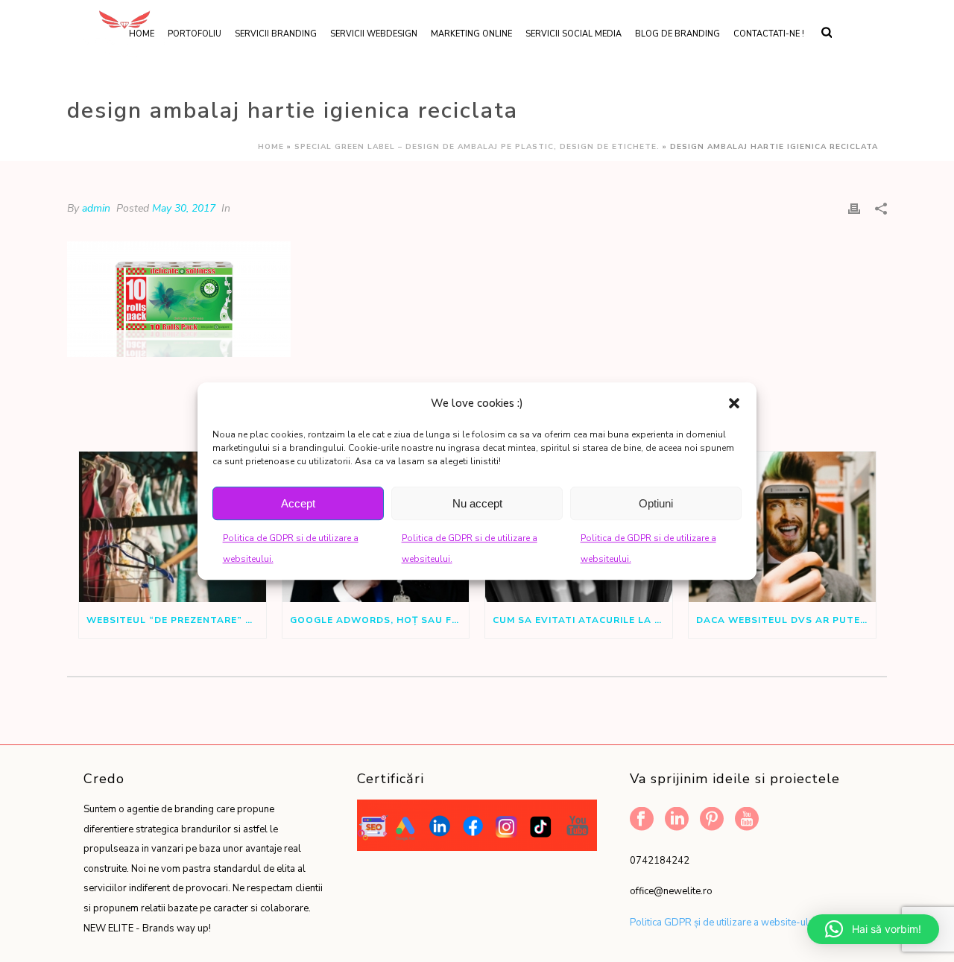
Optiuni (656, 503)
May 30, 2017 (183, 208)
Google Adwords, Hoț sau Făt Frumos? (380, 620)
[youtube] (747, 820)
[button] (734, 403)
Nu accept (477, 503)
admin (96, 208)
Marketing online (471, 33)
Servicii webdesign (373, 33)
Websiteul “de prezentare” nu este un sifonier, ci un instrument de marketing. (176, 620)
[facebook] (642, 820)
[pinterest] (712, 820)
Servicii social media (573, 33)
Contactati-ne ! (768, 33)
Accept (298, 503)
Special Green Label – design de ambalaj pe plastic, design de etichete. (477, 147)
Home (271, 147)
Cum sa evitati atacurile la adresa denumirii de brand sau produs (582, 620)
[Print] (854, 208)
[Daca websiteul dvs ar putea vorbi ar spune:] (782, 526)
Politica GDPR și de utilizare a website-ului (723, 922)
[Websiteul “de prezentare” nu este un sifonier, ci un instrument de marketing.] (172, 526)
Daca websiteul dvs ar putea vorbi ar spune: (786, 620)
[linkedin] (677, 820)
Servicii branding (276, 33)
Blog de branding (677, 33)
